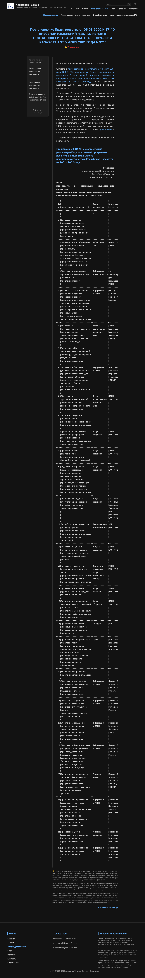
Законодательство (99, 9)
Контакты (133, 9)
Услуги (85, 9)
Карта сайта (13, 963)
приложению (105, 129)
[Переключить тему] (135, 4)
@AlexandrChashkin (70, 943)
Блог (113, 9)
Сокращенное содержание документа (35, 71)
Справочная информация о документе (35, 85)
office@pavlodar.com (68, 948)
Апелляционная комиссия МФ (124, 15)
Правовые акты (50, 15)
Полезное (122, 9)
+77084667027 (69, 939)
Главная (75, 9)
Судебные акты (100, 15)
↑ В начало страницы (108, 907)
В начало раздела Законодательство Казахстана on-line (37, 97)
